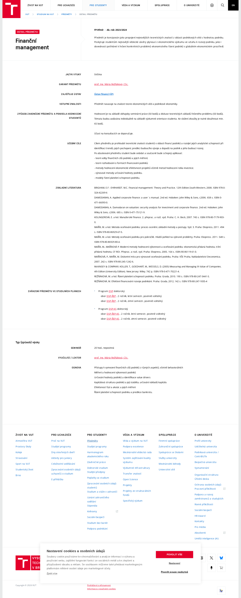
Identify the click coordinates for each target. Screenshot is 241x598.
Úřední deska (202, 478)
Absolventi (204, 533)
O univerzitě (191, 5)
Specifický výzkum (133, 500)
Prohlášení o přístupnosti (99, 585)
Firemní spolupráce (169, 440)
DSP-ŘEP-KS (113, 313)
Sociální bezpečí (95, 517)
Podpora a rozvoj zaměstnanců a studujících (209, 496)
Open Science (130, 479)
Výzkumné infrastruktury (136, 467)
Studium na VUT (45, 14)
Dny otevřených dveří (63, 452)
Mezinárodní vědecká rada (137, 452)
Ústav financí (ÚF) (104, 94)
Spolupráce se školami (171, 452)
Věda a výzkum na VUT (135, 440)
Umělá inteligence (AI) (207, 538)
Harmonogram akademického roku (98, 454)
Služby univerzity (168, 458)
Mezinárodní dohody (170, 463)
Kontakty (199, 521)
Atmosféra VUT (24, 440)
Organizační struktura (207, 474)
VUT (27, 14)
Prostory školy (23, 446)
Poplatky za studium (98, 477)
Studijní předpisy (96, 472)
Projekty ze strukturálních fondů (137, 492)
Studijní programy (61, 446)
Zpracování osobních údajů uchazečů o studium (65, 471)
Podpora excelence (133, 446)
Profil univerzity (203, 440)
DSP (111, 291)
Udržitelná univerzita (206, 446)
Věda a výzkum (131, 5)
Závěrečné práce (96, 462)
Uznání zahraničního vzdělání (98, 499)
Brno (18, 475)
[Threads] (202, 558)
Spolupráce (162, 5)
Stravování (21, 458)
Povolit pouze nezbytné (174, 572)
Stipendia (92, 505)
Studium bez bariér (97, 522)
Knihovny (96, 511)
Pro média (200, 527)
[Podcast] (211, 568)
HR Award (200, 515)
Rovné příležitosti (204, 504)
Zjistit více (52, 573)
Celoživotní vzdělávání (63, 463)
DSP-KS (113, 308)
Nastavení (174, 563)
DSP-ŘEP (111, 296)
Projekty (127, 485)
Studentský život (24, 469)
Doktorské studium (97, 467)
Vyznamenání (202, 467)
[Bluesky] (221, 558)
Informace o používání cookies (101, 588)
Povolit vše (174, 554)
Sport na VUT (23, 463)
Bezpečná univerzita (205, 462)
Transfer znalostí (132, 473)
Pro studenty (98, 5)
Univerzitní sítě (167, 469)
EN (233, 5)
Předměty (66, 14)
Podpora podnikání (97, 528)
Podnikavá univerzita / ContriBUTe (207, 454)
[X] (211, 558)
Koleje (19, 452)
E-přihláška (57, 479)
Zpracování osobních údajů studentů (101, 485)
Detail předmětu (88, 14)
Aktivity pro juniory (61, 458)
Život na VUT (35, 5)
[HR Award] (221, 591)
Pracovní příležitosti (209, 489)
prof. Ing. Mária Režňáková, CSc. (111, 84)
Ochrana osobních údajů (208, 484)
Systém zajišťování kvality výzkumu (137, 460)
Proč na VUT (58, 440)
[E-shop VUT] (221, 568)
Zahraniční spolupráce (171, 446)
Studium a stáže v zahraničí (102, 491)
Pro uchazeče (66, 5)
